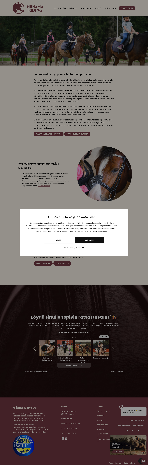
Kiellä (58, 240)
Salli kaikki (89, 240)
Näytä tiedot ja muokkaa (74, 247)
